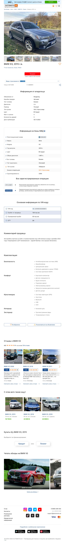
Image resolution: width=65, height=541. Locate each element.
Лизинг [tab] (43, 444)
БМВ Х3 (20, 9)
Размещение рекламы (8, 515)
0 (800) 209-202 (56, 509)
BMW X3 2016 (28, 366)
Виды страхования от (13, 81)
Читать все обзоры (32, 492)
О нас (5, 509)
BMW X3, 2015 (10, 414)
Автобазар (6, 9)
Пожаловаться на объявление (45, 325)
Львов (24, 9)
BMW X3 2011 (47, 366)
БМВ (15, 9)
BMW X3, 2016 (47, 414)
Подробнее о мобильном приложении (32, 527)
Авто (12, 9)
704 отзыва (26, 345)
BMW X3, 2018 (29, 414)
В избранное (16, 325)
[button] (59, 5)
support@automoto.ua (54, 513)
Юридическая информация (8, 519)
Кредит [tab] (21, 444)
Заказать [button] (51, 1)
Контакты (7, 511)
